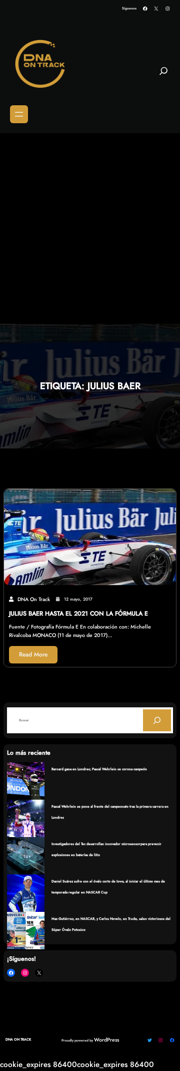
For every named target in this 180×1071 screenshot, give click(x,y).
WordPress (106, 1040)
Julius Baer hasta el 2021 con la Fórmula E (78, 614)
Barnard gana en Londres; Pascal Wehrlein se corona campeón (99, 769)
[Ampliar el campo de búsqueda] (163, 75)
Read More (33, 654)
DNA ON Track (18, 1039)
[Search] (157, 720)
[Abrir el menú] (19, 114)
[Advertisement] (90, 229)
